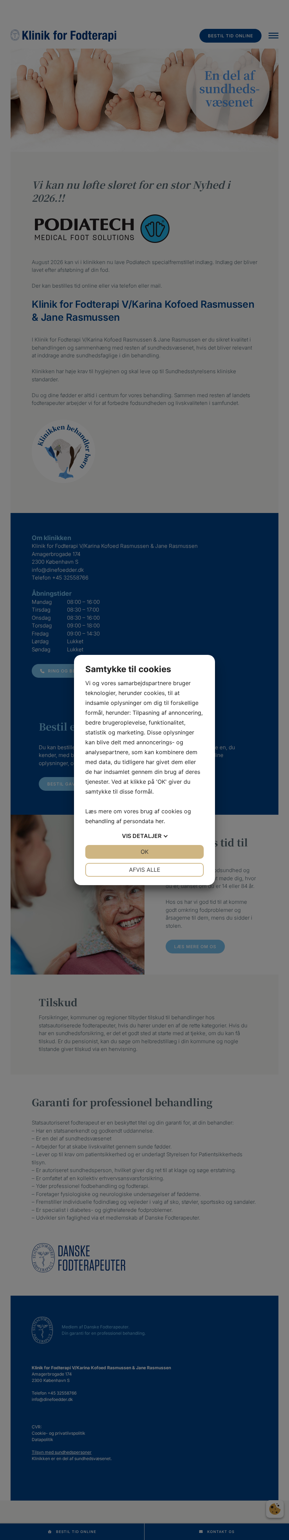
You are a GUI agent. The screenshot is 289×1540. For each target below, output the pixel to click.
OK (144, 851)
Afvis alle (144, 869)
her (159, 821)
